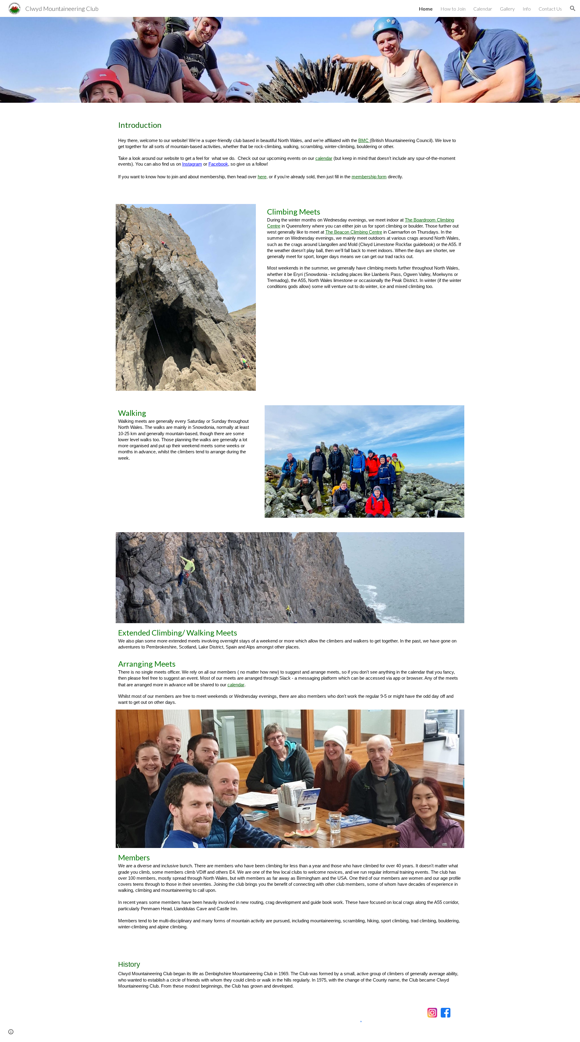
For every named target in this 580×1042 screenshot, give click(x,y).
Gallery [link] (507, 8)
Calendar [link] (482, 8)
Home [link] (426, 8)
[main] (290, 149)
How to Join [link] (453, 8)
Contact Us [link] (550, 8)
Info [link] (527, 8)
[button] (573, 8)
